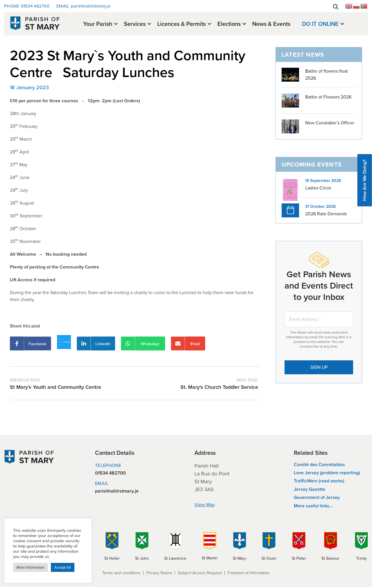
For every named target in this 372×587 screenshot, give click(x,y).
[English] (349, 5)
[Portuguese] (364, 5)
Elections (229, 24)
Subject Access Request (200, 573)
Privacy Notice (159, 573)
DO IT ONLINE (320, 24)
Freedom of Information (249, 573)
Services (135, 24)
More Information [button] (30, 567)
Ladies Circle (318, 188)
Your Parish (97, 24)
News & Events (271, 23)
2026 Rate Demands (326, 213)
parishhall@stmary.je (83, 6)
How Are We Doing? (364, 180)
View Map (204, 504)
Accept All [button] (62, 567)
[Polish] (356, 5)
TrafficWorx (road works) (319, 480)
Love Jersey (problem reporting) (327, 472)
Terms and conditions (121, 573)
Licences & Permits (181, 24)
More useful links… (313, 505)
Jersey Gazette (309, 489)
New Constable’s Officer (329, 122)
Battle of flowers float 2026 (326, 74)
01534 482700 (26, 6)
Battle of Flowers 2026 (328, 97)
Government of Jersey (317, 497)
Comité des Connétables (319, 464)
